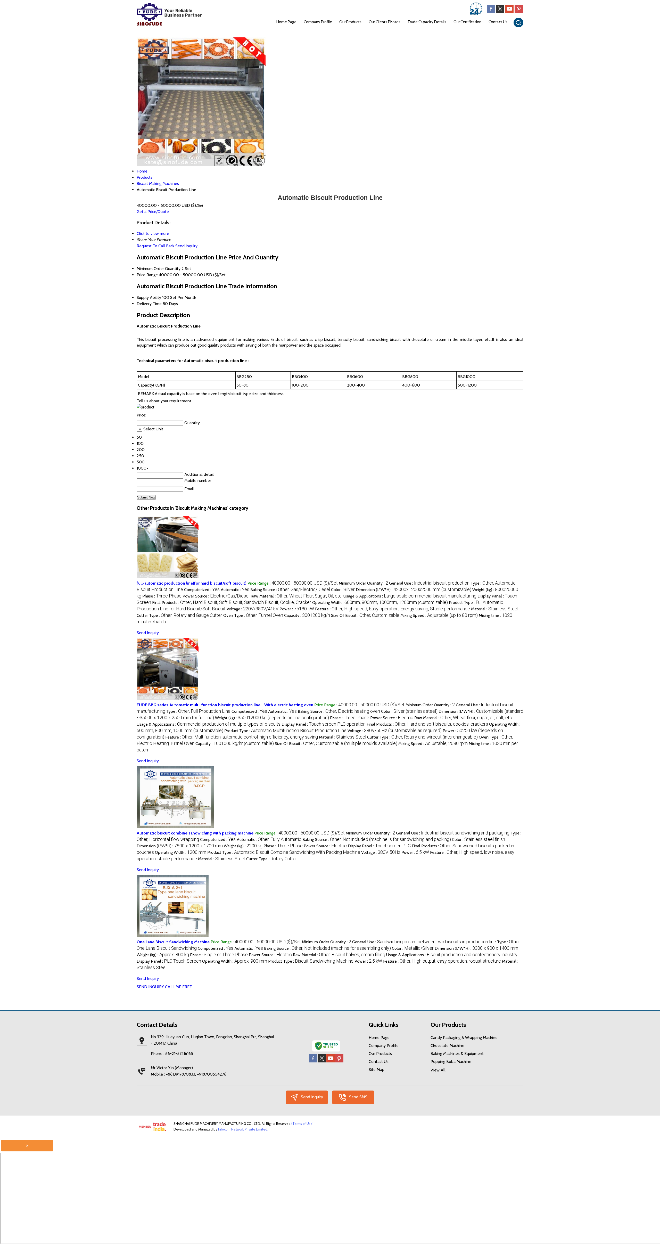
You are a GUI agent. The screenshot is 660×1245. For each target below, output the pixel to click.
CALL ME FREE (178, 986)
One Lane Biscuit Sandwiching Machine (173, 941)
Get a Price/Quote (153, 211)
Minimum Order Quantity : (363, 583)
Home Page (286, 22)
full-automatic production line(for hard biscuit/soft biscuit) (191, 583)
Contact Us (498, 22)
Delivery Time (149, 303)
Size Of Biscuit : (365, 615)
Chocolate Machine (447, 1045)
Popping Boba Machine (451, 1061)
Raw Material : (296, 596)
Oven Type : (253, 615)
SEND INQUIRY (150, 986)
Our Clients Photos (384, 22)
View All (438, 1070)
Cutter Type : (179, 615)
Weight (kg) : (272, 717)
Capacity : (307, 615)
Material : (494, 609)
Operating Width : (380, 602)
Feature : (392, 609)
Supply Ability (149, 297)
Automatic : (235, 589)
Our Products (350, 22)
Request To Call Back (155, 245)
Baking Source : (290, 589)
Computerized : (202, 589)
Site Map (376, 1069)
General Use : (429, 583)
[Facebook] (491, 11)
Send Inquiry (186, 245)
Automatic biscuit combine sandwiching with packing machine (195, 833)
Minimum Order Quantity (158, 268)
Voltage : (252, 609)
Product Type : (285, 730)
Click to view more (153, 233)
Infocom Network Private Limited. (243, 1129)
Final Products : (231, 602)
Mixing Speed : (439, 615)
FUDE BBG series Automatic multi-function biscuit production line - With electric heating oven (225, 704)
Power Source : (216, 596)
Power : (296, 609)
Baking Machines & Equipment (457, 1053)
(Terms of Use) (302, 1123)
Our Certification (467, 22)
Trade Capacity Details (427, 22)
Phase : (162, 596)
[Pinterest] (519, 11)
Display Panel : (324, 724)
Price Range (147, 274)
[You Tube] (509, 11)
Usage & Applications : (409, 596)
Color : (343, 589)
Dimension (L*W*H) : (413, 589)
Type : (198, 711)
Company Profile (318, 22)
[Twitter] (500, 11)
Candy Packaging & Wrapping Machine (464, 1037)
